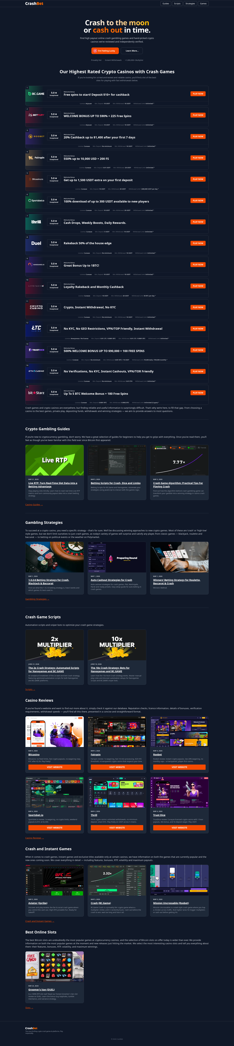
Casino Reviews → (34, 837)
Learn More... (132, 50)
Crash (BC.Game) (101, 903)
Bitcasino (33, 754)
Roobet (157, 754)
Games (203, 3)
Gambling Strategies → (37, 599)
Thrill (94, 815)
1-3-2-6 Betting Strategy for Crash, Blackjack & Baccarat (48, 581)
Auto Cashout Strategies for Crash (111, 580)
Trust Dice (159, 815)
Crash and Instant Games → (39, 921)
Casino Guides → (34, 504)
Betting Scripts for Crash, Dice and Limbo (116, 483)
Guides (166, 3)
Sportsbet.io (35, 815)
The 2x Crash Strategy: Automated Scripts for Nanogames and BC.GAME (53, 669)
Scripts (177, 3)
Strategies (190, 3)
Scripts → (30, 689)
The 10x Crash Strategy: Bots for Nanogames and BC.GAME (110, 669)
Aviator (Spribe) (37, 903)
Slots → (29, 1007)
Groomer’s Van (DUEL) (41, 989)
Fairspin (96, 754)
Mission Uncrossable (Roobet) (171, 903)
